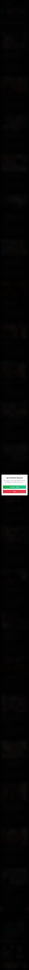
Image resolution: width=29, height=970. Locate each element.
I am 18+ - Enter (14, 487)
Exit (14, 491)
